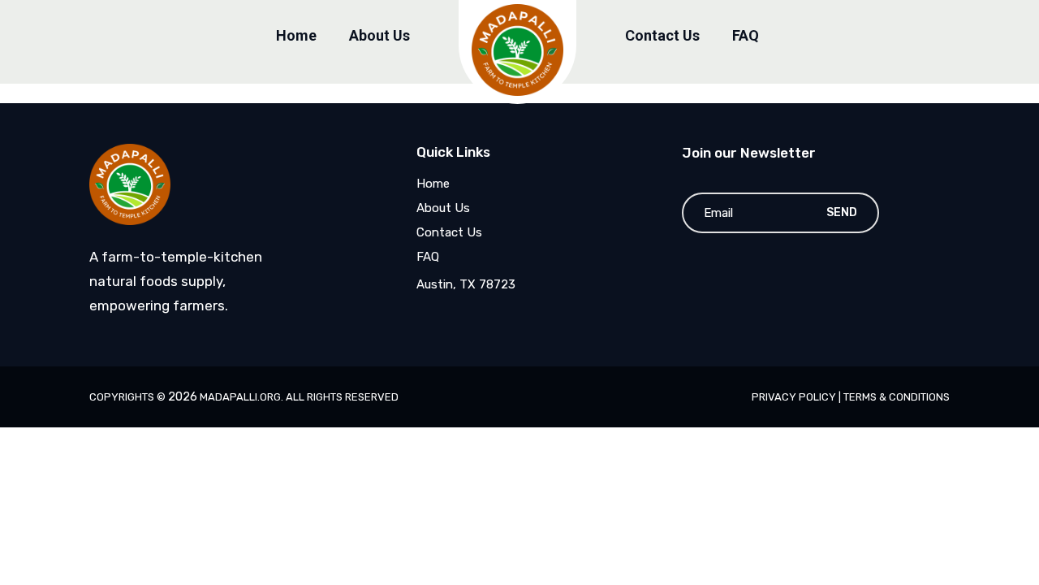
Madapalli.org (240, 397)
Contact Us (662, 35)
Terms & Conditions (896, 397)
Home (296, 35)
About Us (379, 35)
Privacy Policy (795, 397)
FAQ (745, 35)
